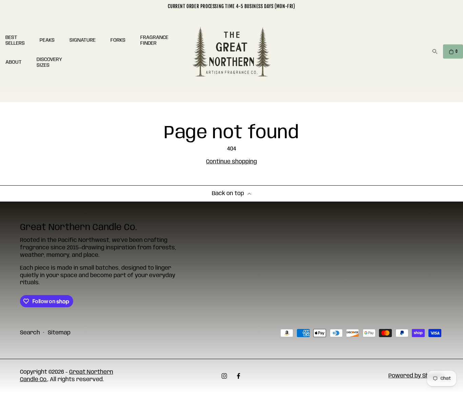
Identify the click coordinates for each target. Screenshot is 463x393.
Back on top (228, 193)
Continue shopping (231, 162)
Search (30, 333)
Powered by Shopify (415, 376)
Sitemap (59, 333)
